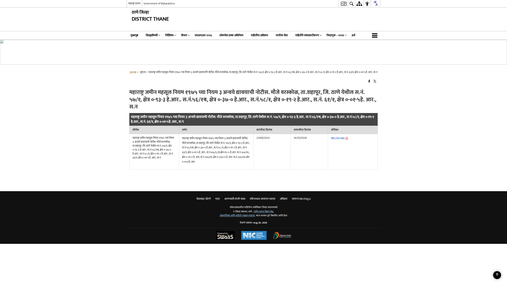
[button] (375, 35)
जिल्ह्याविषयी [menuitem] (152, 35)
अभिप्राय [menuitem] (283, 199)
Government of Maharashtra (159, 3)
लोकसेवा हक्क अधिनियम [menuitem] (231, 35)
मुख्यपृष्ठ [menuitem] (134, 35)
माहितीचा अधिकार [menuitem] (259, 35)
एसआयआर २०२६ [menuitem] (203, 35)
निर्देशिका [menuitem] (169, 35)
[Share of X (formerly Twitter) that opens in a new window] (374, 81)
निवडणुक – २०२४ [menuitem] (335, 35)
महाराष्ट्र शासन (134, 3)
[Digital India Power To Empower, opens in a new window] (282, 236)
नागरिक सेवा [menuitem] (282, 35)
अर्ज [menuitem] (353, 35)
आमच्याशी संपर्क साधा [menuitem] (234, 199)
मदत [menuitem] (217, 199)
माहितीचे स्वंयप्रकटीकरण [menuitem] (307, 35)
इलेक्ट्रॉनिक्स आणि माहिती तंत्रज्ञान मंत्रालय (237, 216)
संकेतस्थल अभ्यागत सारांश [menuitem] (262, 199)
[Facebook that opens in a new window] (369, 81)
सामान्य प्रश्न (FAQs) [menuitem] (301, 199)
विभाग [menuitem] (184, 35)
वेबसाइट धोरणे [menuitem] (203, 199)
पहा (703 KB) (338, 138)
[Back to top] (497, 275)
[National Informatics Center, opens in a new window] (254, 236)
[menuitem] (343, 3)
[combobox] (375, 3)
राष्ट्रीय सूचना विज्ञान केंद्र (263, 212)
